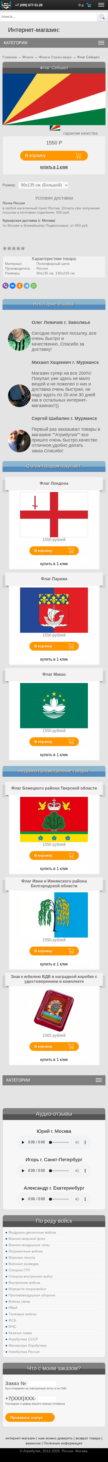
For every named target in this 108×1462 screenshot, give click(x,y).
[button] (102, 17)
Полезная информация (63, 1443)
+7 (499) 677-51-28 (28, 5)
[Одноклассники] (20, 286)
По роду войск (54, 1221)
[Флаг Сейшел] (54, 99)
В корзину (43, 551)
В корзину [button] (35, 155)
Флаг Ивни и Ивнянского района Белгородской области (54, 883)
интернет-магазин (20, 1438)
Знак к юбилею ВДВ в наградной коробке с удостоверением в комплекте (54, 979)
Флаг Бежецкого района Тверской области (54, 788)
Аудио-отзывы (54, 1114)
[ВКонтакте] (13, 286)
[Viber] (6, 286)
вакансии (33, 1443)
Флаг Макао (54, 674)
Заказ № (16, 1383)
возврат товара (88, 1438)
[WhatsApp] (34, 286)
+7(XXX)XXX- (21, 1398)
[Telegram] (27, 286)
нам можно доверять (55, 1438)
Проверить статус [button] (26, 1418)
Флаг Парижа (54, 579)
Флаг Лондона (54, 483)
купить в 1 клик (54, 167)
